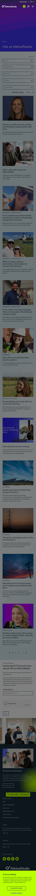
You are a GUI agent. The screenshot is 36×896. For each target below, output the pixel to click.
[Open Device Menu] (32, 6)
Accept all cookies (17, 888)
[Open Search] (28, 6)
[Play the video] (24, 6)
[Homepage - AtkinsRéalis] (9, 6)
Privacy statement (19, 882)
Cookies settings (16, 893)
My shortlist (23, 2)
